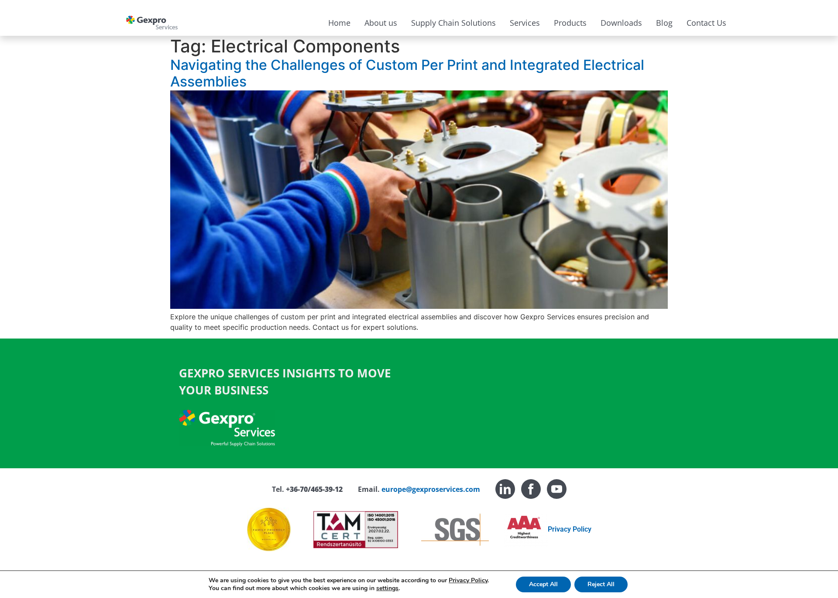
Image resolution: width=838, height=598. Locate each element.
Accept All (543, 584)
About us (380, 22)
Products (570, 22)
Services (525, 22)
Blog (664, 22)
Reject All (601, 584)
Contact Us (706, 22)
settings (387, 588)
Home (339, 22)
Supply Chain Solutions (453, 22)
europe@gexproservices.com (430, 489)
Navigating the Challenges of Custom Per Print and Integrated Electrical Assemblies (407, 73)
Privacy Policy (569, 529)
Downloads (621, 22)
